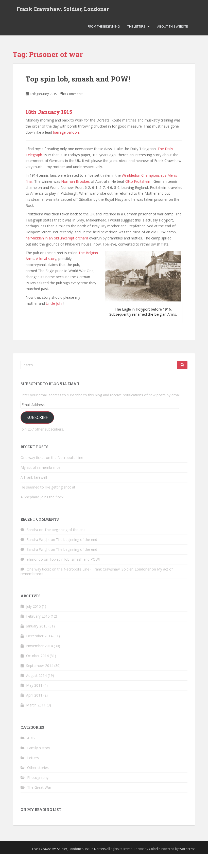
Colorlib (155, 849)
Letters (33, 757)
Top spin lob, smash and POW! (78, 79)
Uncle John (54, 303)
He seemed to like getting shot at (48, 487)
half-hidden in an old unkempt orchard (57, 238)
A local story (46, 258)
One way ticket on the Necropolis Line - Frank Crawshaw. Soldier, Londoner (89, 569)
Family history (38, 747)
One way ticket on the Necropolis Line (52, 457)
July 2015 (33, 606)
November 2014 (39, 645)
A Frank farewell (34, 477)
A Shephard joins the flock (42, 497)
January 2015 (36, 626)
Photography (37, 777)
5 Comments (73, 93)
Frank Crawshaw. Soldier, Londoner (62, 9)
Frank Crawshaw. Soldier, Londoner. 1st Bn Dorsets (69, 849)
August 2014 (36, 675)
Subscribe (37, 417)
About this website (172, 26)
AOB (31, 738)
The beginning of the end (64, 529)
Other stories (38, 767)
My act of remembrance (40, 467)
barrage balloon (65, 132)
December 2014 (39, 636)
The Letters (136, 26)
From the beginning (104, 26)
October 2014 (37, 655)
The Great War (39, 787)
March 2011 (36, 705)
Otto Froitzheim (138, 181)
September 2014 (39, 665)
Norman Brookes (75, 181)
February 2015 (38, 616)
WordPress (187, 849)
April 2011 (34, 695)
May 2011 (34, 685)
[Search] (182, 365)
